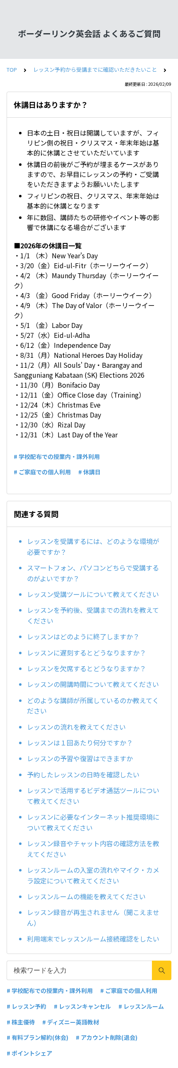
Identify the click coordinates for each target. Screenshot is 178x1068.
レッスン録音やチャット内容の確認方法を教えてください (93, 848)
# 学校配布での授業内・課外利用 (57, 456)
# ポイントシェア (29, 1053)
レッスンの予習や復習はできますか (80, 758)
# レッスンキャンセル (82, 1006)
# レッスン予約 (26, 1006)
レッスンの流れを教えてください (76, 727)
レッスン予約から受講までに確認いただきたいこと (95, 69)
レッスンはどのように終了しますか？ (83, 636)
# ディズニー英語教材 (70, 1022)
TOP (12, 69)
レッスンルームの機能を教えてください (86, 896)
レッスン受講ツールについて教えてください (93, 594)
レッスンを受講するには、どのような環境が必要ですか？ (93, 546)
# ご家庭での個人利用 (42, 472)
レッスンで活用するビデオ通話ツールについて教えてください (93, 795)
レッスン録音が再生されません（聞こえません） (93, 917)
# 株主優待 (21, 1022)
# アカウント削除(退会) (106, 1037)
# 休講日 (89, 472)
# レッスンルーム (141, 1006)
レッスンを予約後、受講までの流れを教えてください (93, 615)
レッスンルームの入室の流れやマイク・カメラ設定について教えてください (93, 875)
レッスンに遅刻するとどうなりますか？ (86, 653)
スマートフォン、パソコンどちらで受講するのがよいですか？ (93, 573)
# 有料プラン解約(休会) (37, 1037)
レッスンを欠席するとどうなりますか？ (86, 668)
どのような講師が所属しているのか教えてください (93, 705)
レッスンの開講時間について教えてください (93, 684)
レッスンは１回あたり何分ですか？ (80, 743)
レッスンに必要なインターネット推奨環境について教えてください (93, 822)
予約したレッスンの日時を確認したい (83, 774)
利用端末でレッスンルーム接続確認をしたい (93, 939)
